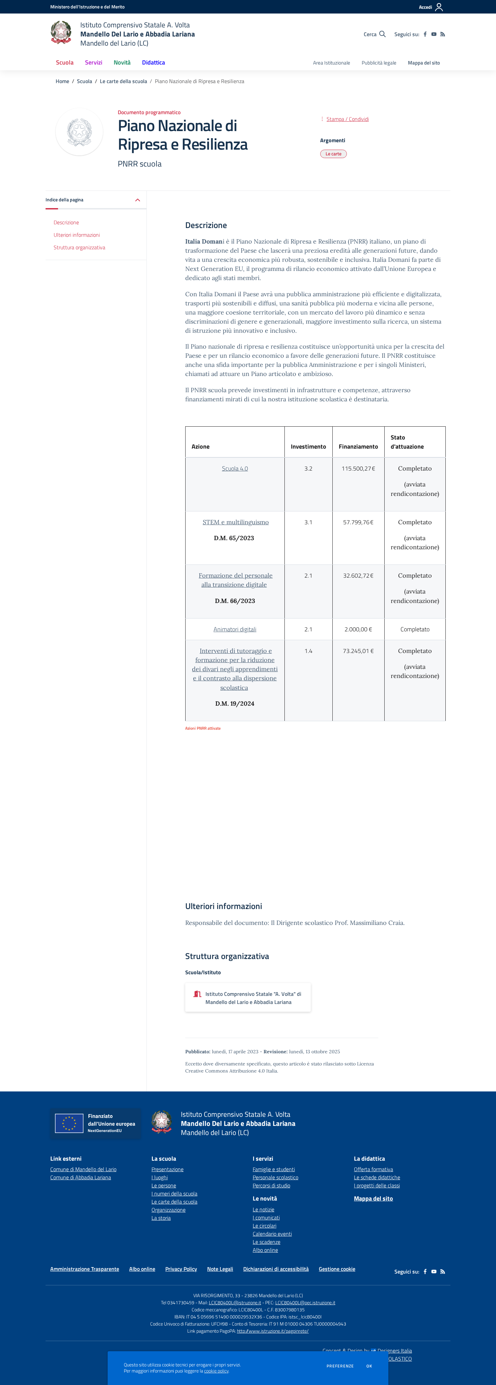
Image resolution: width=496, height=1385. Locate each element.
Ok (369, 1366)
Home (62, 81)
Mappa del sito (424, 63)
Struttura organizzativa (79, 247)
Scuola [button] (65, 62)
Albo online (265, 1250)
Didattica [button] (153, 62)
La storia (161, 1218)
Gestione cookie (337, 1269)
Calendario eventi (272, 1234)
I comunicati (266, 1217)
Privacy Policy (181, 1269)
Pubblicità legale (379, 63)
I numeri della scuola (174, 1193)
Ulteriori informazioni (77, 234)
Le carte (333, 153)
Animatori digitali (235, 629)
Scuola (84, 81)
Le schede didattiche (377, 1177)
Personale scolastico (275, 1177)
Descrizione (66, 222)
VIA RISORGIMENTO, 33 (216, 1295)
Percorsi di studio (271, 1185)
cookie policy (216, 1371)
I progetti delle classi (377, 1185)
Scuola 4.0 (235, 468)
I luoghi (159, 1177)
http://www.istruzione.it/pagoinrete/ (273, 1330)
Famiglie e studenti (274, 1169)
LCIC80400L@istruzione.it (235, 1302)
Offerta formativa (373, 1169)
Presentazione (167, 1169)
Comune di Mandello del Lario (83, 1169)
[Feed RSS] (443, 34)
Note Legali (220, 1269)
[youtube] (434, 34)
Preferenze (340, 1366)
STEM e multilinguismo (236, 522)
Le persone (163, 1185)
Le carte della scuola (123, 81)
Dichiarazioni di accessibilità (276, 1269)
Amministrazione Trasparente (84, 1269)
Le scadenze (266, 1242)
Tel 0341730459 (177, 1302)
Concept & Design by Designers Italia (367, 1350)
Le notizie (263, 1209)
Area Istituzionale (331, 63)
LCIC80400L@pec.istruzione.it (305, 1302)
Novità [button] (122, 62)
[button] (96, 200)
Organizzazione (168, 1210)
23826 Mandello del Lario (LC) (273, 1295)
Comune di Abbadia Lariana (80, 1177)
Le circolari (264, 1226)
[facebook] (425, 34)
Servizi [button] (93, 62)
